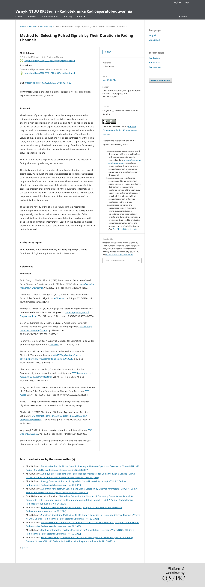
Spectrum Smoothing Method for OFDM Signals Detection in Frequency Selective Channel (86, 515)
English (153, 35)
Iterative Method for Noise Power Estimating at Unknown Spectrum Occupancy (81, 466)
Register (177, 2)
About (80, 16)
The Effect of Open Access (124, 229)
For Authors (154, 62)
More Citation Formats (115, 260)
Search (183, 16)
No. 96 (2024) (46, 26)
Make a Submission (160, 80)
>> (26, 547)
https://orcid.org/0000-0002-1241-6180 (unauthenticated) (49, 73)
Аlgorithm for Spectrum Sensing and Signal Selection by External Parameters (80, 488)
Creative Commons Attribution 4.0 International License (119, 130)
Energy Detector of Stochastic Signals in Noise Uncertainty (71, 481)
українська (154, 39)
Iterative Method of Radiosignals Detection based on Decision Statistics (77, 522)
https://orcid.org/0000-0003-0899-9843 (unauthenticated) (49, 60)
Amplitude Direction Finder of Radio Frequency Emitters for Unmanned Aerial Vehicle (84, 473)
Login (187, 2)
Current (19, 16)
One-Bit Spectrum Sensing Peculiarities (61, 507)
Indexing (67, 16)
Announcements (49, 16)
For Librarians (155, 67)
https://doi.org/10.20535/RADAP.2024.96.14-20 (48, 82)
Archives (32, 16)
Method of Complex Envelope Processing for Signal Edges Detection (75, 530)
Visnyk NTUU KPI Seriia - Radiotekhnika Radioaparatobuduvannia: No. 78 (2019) (75, 541)
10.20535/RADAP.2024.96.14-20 (119, 254)
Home (23, 26)
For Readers (154, 58)
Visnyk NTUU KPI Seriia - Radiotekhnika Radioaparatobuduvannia (73, 11)
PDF (109, 52)
